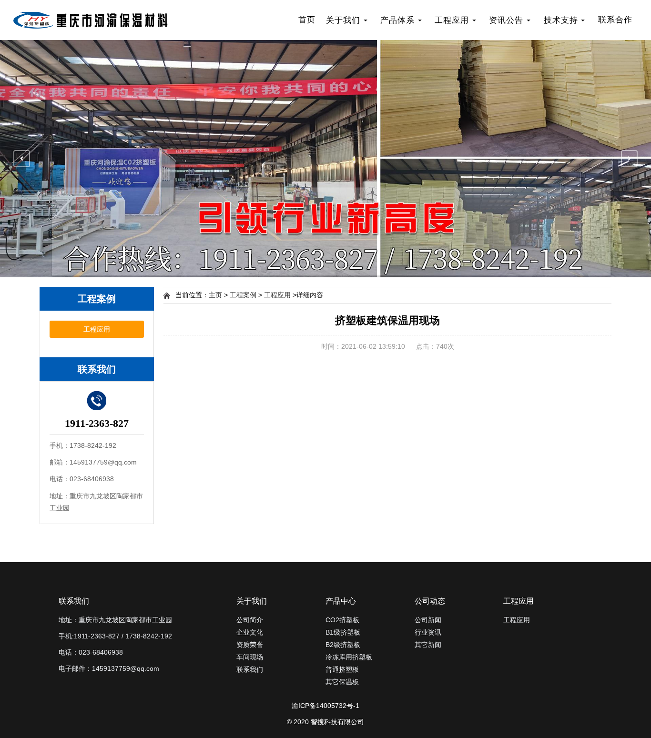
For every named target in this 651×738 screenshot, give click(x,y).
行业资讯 (428, 632)
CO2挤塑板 (342, 620)
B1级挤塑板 (343, 632)
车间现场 (249, 657)
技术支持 (561, 20)
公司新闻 (428, 620)
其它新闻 (428, 644)
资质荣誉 (249, 644)
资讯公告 (506, 20)
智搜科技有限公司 (337, 722)
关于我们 (343, 20)
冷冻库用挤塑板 (349, 657)
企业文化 (249, 632)
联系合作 (615, 19)
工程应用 (452, 20)
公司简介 (249, 620)
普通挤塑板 (342, 669)
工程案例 (243, 295)
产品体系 (397, 20)
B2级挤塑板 (343, 644)
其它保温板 (342, 682)
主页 (215, 295)
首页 (306, 19)
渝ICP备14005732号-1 (325, 705)
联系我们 (249, 669)
